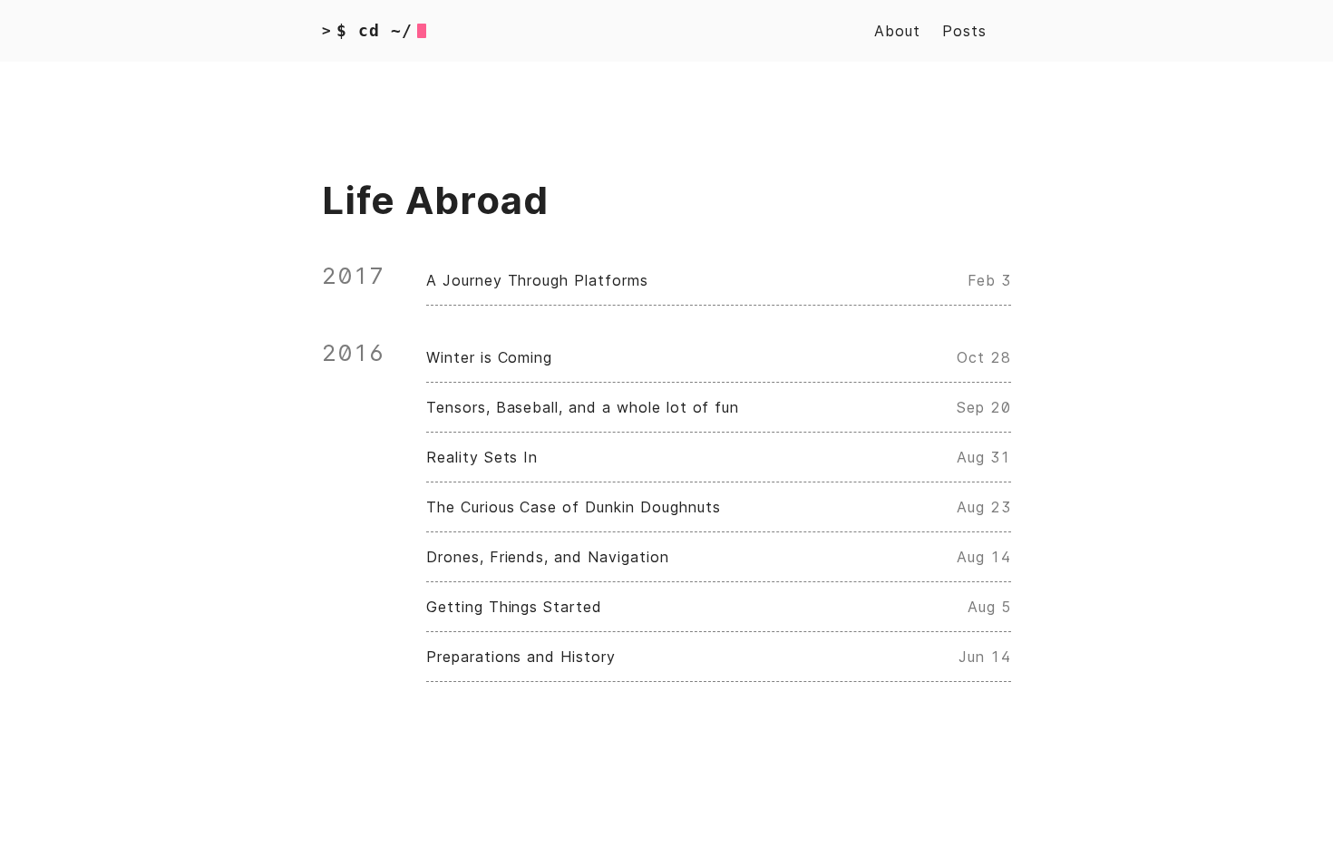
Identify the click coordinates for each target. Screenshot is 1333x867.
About (897, 31)
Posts (964, 31)
